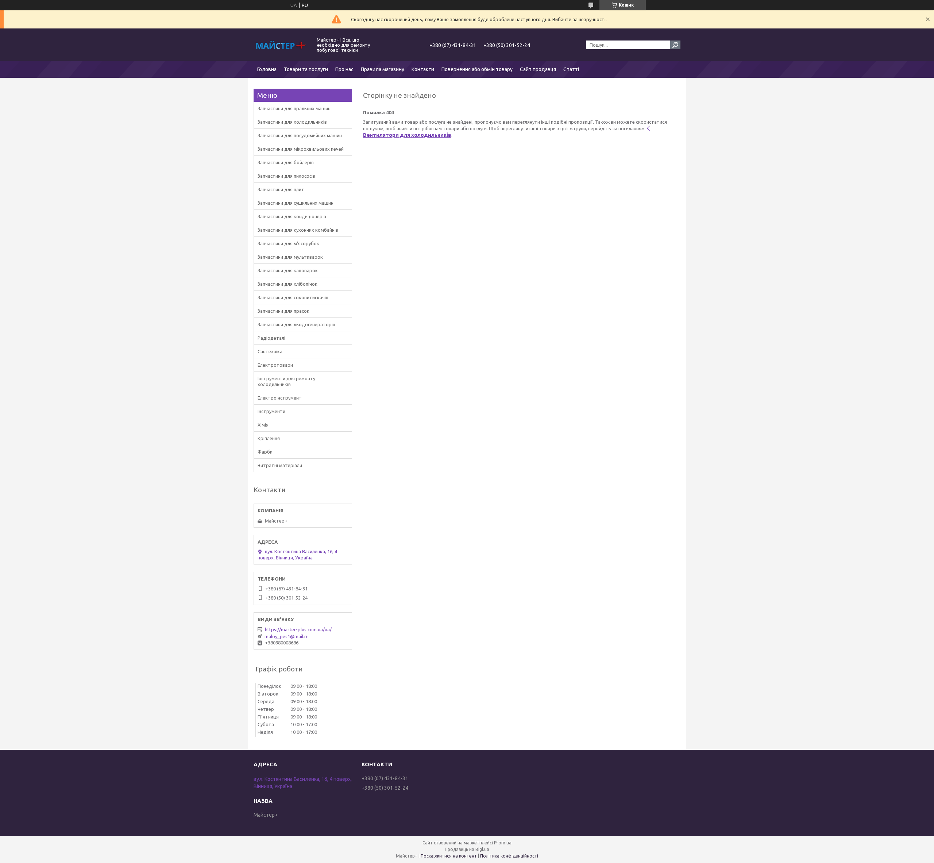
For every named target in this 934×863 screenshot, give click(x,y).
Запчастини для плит (281, 189)
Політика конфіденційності (509, 856)
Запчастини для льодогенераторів (296, 324)
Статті (571, 69)
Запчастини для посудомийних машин (300, 135)
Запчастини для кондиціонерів (292, 216)
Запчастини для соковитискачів (293, 297)
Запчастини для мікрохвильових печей (301, 148)
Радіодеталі (271, 337)
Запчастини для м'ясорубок (288, 243)
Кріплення (269, 438)
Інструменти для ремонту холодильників (286, 381)
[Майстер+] (281, 45)
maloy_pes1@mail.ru (287, 636)
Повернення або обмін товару (477, 69)
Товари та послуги (306, 69)
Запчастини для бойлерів (286, 162)
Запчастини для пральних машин (294, 108)
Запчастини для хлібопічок (287, 283)
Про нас (344, 69)
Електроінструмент (280, 397)
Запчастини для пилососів (286, 175)
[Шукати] (675, 45)
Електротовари (275, 364)
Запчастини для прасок (283, 310)
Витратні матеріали (280, 465)
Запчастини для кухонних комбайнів (298, 229)
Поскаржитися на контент (449, 856)
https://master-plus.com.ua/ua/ (298, 629)
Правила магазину (382, 69)
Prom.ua (503, 842)
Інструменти (271, 411)
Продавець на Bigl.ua (467, 849)
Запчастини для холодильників (292, 121)
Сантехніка (270, 351)
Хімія (263, 424)
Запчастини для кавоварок (288, 270)
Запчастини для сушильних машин (295, 202)
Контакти (423, 69)
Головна (267, 69)
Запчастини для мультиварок (290, 256)
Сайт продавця (538, 69)
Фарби (265, 451)
